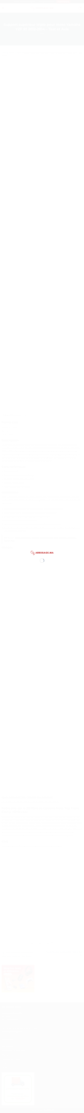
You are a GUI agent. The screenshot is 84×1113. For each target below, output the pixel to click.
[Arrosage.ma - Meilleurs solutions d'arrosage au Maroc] (42, 553)
